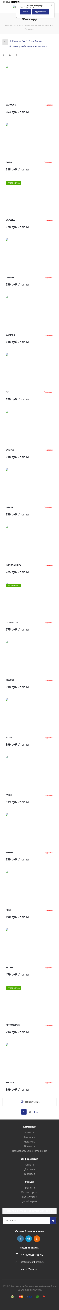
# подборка (35, 41)
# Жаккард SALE (18, 41)
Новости (29, 1132)
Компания (29, 1126)
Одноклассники (37, 1238)
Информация (29, 1158)
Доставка (29, 1169)
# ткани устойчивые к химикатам (28, 46)
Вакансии (29, 1137)
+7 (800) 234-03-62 (32, 1254)
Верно (25, 11)
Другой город (40, 11)
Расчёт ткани (29, 1196)
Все (36, 1111)
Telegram (28, 1238)
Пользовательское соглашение (29, 1150)
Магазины (29, 1141)
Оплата (29, 1164)
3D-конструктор (29, 1192)
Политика (29, 1146)
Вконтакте (20, 1238)
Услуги (29, 1181)
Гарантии (29, 1173)
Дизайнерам (29, 1201)
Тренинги (29, 1187)
